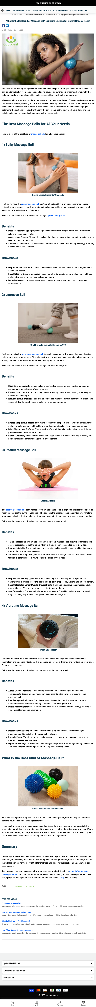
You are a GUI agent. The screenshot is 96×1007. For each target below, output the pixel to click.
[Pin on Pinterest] (10, 25)
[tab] (48, 963)
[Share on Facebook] (3, 25)
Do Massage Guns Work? (12, 903)
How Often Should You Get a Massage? (18, 930)
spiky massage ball (30, 204)
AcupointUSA (52, 995)
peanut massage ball (15, 510)
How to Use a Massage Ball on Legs (16, 912)
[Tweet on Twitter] (7, 25)
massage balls (38, 134)
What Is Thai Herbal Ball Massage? (16, 921)
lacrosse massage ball (32, 354)
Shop (62, 877)
